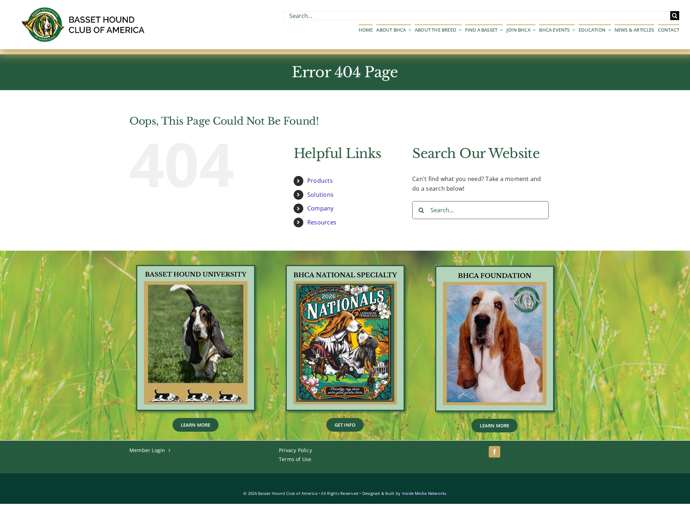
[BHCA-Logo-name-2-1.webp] (84, 10)
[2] (494, 270)
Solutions (320, 195)
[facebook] (494, 452)
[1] (345, 269)
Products (320, 181)
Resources (321, 222)
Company (320, 208)
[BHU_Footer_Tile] (195, 269)
